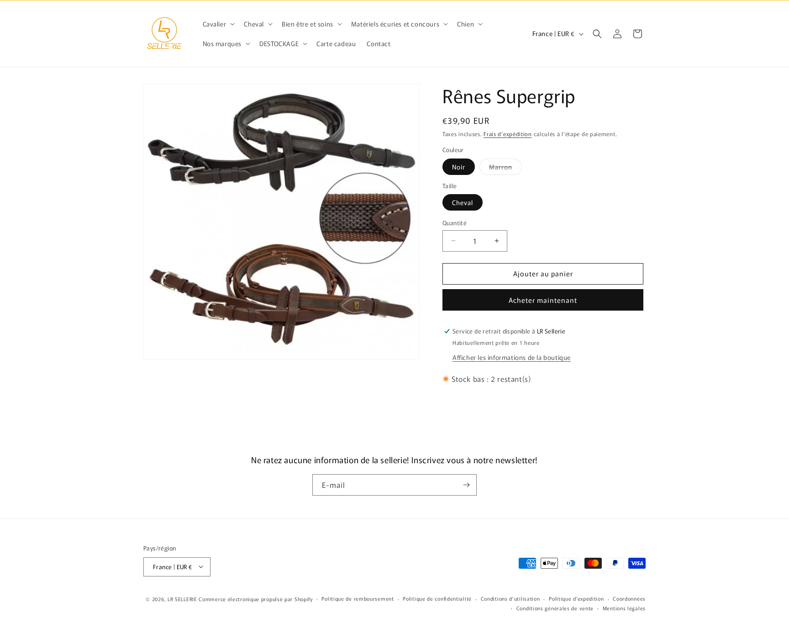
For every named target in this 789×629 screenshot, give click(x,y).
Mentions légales (624, 608)
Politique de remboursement (357, 598)
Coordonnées (629, 598)
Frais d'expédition (508, 133)
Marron (505, 168)
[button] (218, 23)
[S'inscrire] (466, 485)
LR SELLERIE (182, 598)
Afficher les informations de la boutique (511, 357)
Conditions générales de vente (555, 608)
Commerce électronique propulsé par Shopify (255, 598)
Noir (458, 166)
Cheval (462, 202)
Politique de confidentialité (437, 598)
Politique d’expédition (576, 598)
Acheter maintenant (543, 300)
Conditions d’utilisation (510, 598)
